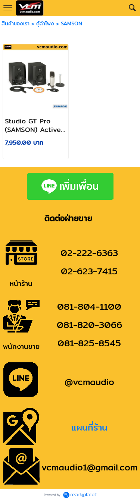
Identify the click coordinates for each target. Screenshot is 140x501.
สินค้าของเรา (15, 23)
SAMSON (71, 23)
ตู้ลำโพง (45, 23)
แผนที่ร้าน (89, 427)
